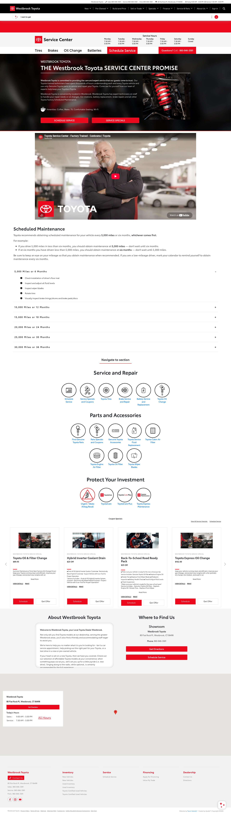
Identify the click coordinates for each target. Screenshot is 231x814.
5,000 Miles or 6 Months (30, 271)
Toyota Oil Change (162, 400)
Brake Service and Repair (125, 400)
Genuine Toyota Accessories (115, 440)
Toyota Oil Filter (115, 464)
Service (107, 772)
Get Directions (156, 648)
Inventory (67, 772)
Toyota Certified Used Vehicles (74, 790)
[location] (156, 2)
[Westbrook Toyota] (28, 8)
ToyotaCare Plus (125, 503)
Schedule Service (122, 50)
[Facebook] (10, 799)
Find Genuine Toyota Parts (78, 440)
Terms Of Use (34, 811)
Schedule (23, 601)
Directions (187, 780)
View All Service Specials (199, 521)
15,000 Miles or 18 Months (32, 317)
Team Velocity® (192, 811)
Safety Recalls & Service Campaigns (78, 811)
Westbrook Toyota (14, 811)
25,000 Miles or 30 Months (32, 337)
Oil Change (73, 50)
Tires (38, 50)
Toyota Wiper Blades (134, 465)
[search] (224, 8)
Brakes (53, 50)
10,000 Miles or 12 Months (32, 307)
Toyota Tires (106, 398)
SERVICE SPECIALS (115, 120)
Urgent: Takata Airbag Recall (87, 505)
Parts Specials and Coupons (97, 440)
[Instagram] (15, 799)
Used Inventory (68, 783)
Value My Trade (149, 780)
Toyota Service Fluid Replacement (134, 442)
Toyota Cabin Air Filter (152, 440)
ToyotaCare (106, 503)
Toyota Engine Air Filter (96, 465)
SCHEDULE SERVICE (64, 120)
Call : (177, 50)
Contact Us (17, 777)
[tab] (115, 271)
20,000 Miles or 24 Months (32, 327)
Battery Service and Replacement (143, 401)
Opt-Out (94, 811)
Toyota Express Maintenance (143, 505)
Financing (148, 772)
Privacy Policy (25, 811)
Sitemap (43, 811)
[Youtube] (20, 799)
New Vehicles (67, 777)
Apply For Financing (151, 777)
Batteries (94, 50)
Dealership (189, 772)
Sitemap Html (51, 811)
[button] (115, 712)
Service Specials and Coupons (87, 400)
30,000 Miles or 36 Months (32, 346)
